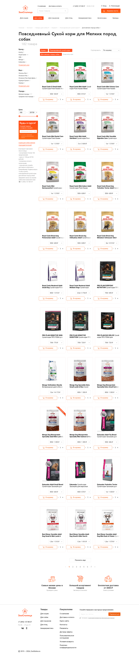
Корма (54, 28)
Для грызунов (53, 18)
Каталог (30, 28)
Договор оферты (66, 632)
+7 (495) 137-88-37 (79, 6)
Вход (104, 6)
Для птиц (68, 18)
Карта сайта (64, 621)
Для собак (38, 18)
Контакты (63, 625)
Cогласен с (27, 136)
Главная (21, 28)
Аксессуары (102, 18)
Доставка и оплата (55, 6)
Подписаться (114, 614)
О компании (42, 6)
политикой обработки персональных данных (27, 136)
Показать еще (80, 560)
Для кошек (24, 18)
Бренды (116, 18)
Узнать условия (108, 590)
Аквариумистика (84, 18)
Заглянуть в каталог (80, 590)
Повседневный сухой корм (69, 28)
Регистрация (115, 6)
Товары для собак (41, 28)
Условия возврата (67, 642)
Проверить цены (52, 590)
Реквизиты (64, 628)
